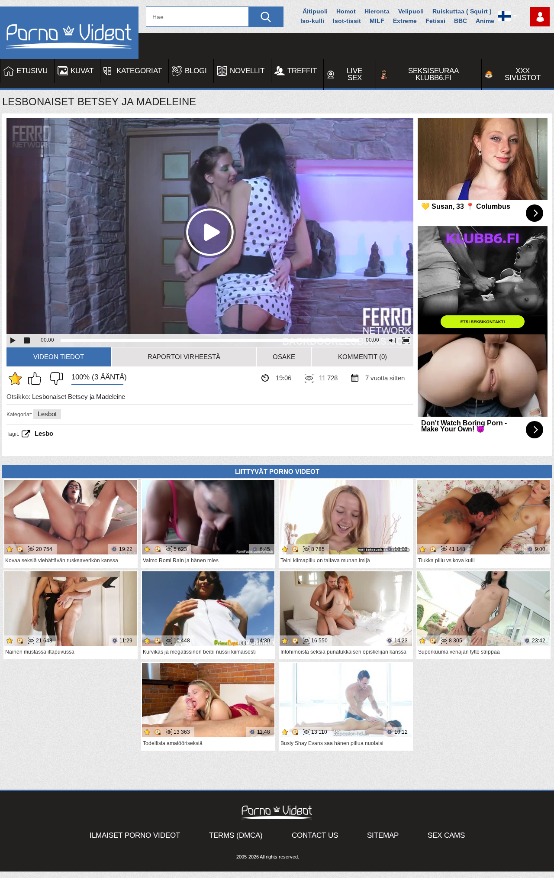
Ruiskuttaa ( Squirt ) (462, 11)
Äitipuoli (315, 11)
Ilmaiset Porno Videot (135, 835)
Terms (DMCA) (236, 835)
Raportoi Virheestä (184, 356)
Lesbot (47, 414)
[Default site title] (69, 32)
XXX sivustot (523, 74)
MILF (377, 20)
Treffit (302, 71)
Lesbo (44, 433)
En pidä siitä (54, 378)
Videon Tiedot (58, 356)
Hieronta (377, 11)
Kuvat (82, 71)
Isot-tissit (347, 20)
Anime (485, 20)
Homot (346, 11)
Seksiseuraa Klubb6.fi (433, 74)
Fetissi (435, 20)
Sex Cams (446, 835)
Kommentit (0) (362, 356)
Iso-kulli (312, 20)
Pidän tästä (36, 378)
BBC (460, 20)
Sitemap (383, 835)
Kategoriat (139, 71)
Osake (284, 356)
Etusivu (32, 71)
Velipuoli (411, 11)
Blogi (196, 71)
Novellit (247, 71)
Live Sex (354, 74)
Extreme (405, 20)
